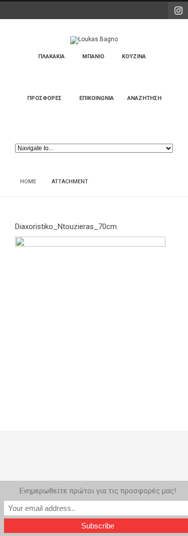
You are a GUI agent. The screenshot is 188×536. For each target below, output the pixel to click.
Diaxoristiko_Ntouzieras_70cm (66, 226)
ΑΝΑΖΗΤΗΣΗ (144, 98)
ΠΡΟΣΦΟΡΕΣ (49, 103)
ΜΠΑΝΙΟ (98, 61)
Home (28, 181)
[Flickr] (178, 10)
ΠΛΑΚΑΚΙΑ (56, 61)
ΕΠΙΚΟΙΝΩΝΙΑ (96, 98)
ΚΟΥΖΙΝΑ (139, 61)
